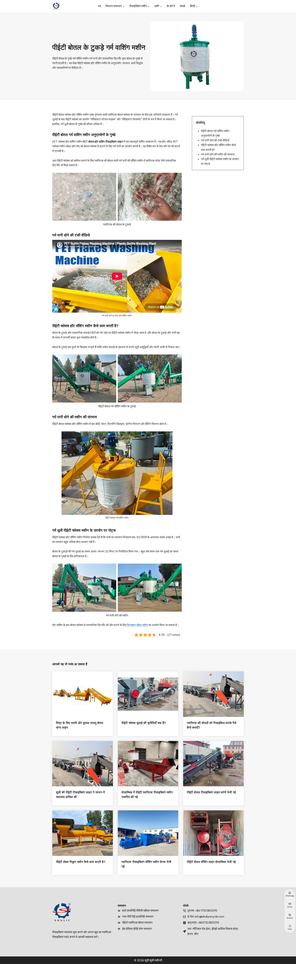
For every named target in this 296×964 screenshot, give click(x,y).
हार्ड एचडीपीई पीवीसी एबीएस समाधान (140, 910)
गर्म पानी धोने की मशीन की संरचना (218, 154)
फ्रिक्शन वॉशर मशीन (137, 625)
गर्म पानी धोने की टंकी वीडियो (215, 140)
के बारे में (171, 6)
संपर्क (182, 6)
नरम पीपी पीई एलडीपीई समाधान (138, 916)
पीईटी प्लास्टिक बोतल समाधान (137, 922)
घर (99, 6)
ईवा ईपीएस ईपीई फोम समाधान (137, 929)
